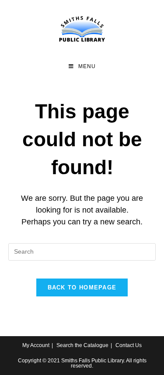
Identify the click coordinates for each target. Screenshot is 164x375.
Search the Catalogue (82, 345)
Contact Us (128, 345)
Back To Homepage (82, 287)
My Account (35, 345)
